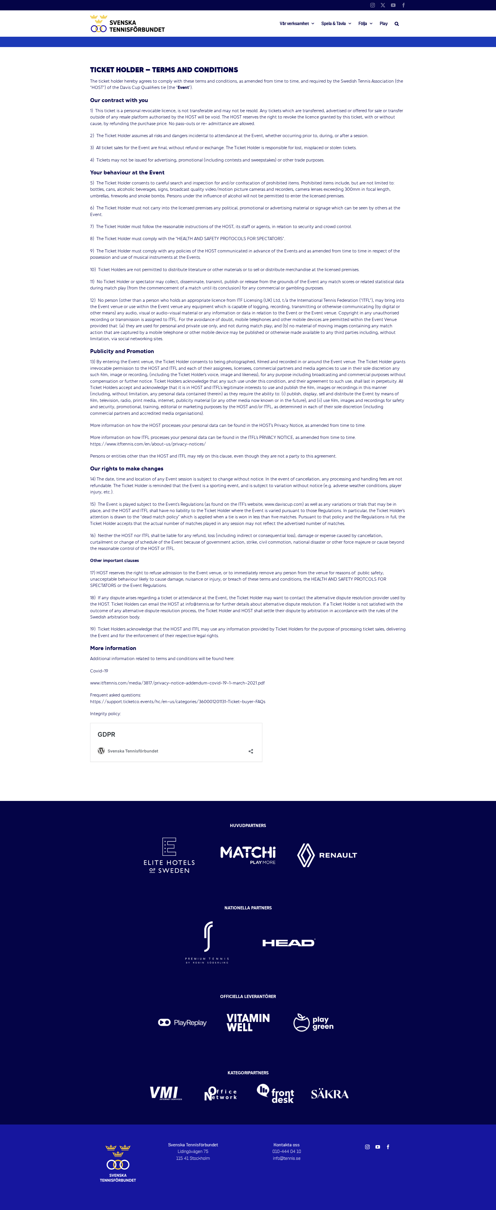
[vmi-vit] (166, 1074)
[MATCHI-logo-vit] (248, 824)
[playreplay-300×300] (182, 998)
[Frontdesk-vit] (275, 1074)
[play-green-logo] (313, 998)
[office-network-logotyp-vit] (220, 1074)
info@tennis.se (287, 1158)
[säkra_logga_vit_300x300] (330, 1074)
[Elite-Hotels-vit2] (169, 824)
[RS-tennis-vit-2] (207, 910)
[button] (397, 23)
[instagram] (367, 1147)
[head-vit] (289, 910)
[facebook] (388, 1147)
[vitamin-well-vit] (248, 998)
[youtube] (377, 1147)
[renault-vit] (327, 824)
